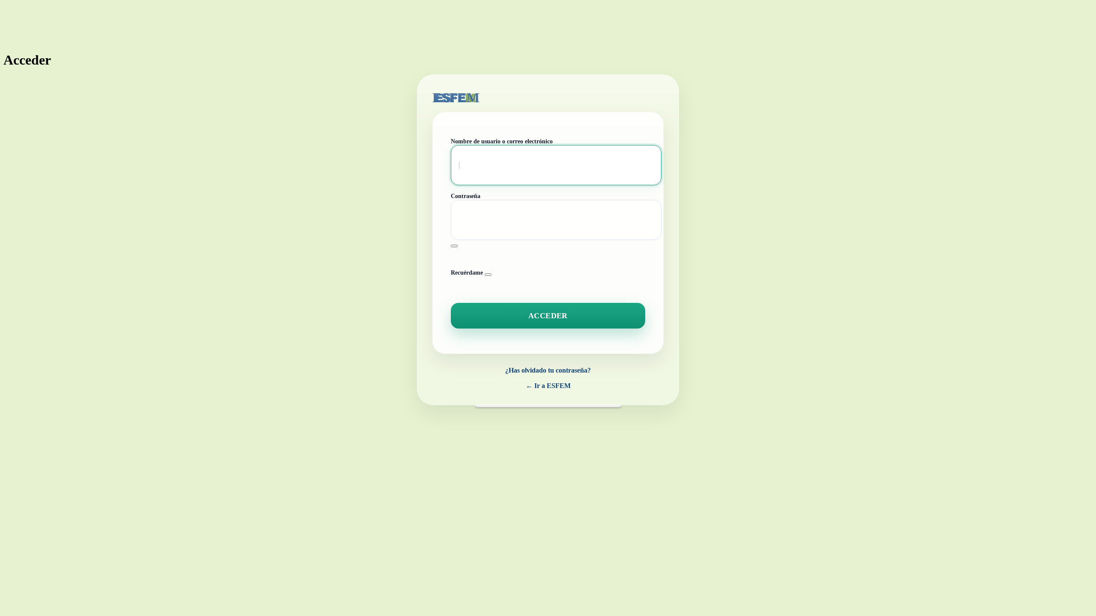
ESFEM (456, 97)
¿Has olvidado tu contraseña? (548, 370)
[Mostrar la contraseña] (454, 246)
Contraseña (465, 196)
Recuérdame (467, 273)
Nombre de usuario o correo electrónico (502, 141)
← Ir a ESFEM (548, 385)
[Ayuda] (488, 274)
